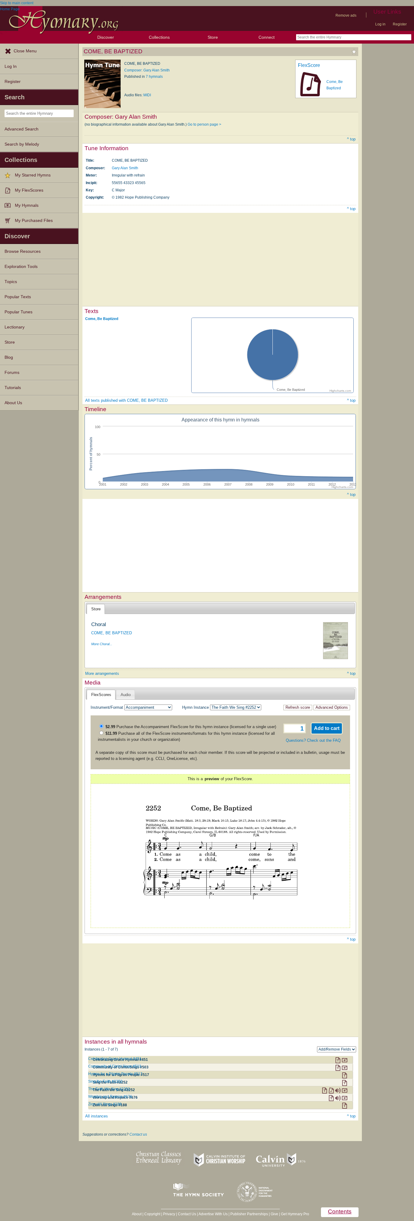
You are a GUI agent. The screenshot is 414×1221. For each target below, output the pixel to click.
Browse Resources (23, 251)
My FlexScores (29, 190)
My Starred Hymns (33, 175)
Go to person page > (204, 124)
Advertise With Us (213, 1214)
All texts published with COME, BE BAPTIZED (126, 400)
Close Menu (25, 51)
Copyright (152, 1214)
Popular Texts (18, 297)
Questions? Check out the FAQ (313, 740)
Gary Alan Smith (125, 168)
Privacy (169, 1214)
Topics (11, 281)
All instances (96, 1116)
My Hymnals (26, 205)
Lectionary (15, 327)
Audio (126, 694)
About (137, 1214)
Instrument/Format (107, 707)
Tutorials (13, 387)
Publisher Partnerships (249, 1214)
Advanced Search (21, 129)
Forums (12, 372)
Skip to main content (16, 3)
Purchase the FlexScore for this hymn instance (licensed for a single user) (190, 726)
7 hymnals (154, 76)
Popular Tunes (18, 312)
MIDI (147, 95)
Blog (9, 357)
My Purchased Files (34, 220)
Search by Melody (22, 144)
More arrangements (102, 673)
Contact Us (187, 1214)
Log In (11, 66)
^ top (351, 139)
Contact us (138, 1134)
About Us (13, 403)
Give (274, 1214)
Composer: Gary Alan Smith (147, 70)
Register (400, 24)
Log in (380, 24)
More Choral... (101, 644)
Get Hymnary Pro (295, 1214)
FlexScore (309, 65)
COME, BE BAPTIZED (111, 633)
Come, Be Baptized (101, 319)
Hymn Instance (195, 707)
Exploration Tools (21, 266)
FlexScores (101, 694)
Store (213, 37)
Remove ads (346, 15)
